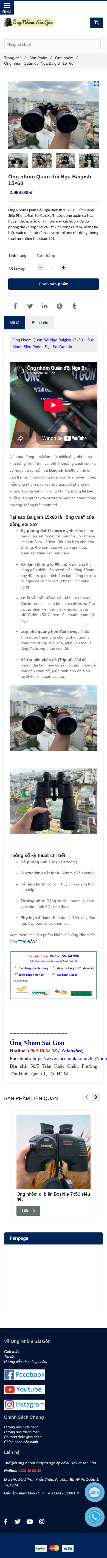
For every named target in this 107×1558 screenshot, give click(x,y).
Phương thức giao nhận (22, 1437)
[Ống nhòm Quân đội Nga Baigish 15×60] (15, 306)
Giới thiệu (12, 1351)
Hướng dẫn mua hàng (21, 1427)
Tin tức (9, 1357)
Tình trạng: (18, 255)
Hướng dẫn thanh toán (22, 1432)
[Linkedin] (44, 306)
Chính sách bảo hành (21, 1442)
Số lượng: (17, 269)
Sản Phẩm (40, 58)
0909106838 (61, 5)
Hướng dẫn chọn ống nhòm (25, 1362)
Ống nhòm (66, 58)
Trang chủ (15, 58)
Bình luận (40, 322)
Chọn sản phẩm (53, 284)
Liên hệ (28, 1210)
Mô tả (14, 322)
